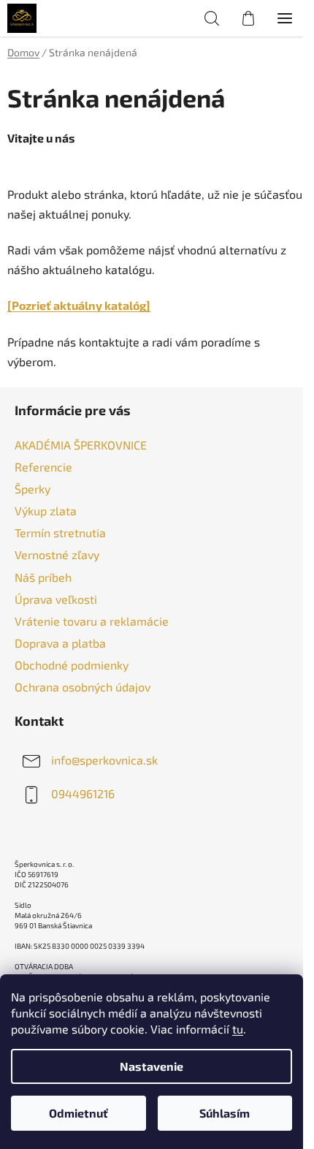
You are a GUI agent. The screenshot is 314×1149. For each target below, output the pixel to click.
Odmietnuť (78, 1113)
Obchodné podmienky (72, 665)
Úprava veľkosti (56, 599)
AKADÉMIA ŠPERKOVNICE (81, 445)
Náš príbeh (43, 577)
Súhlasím (224, 1113)
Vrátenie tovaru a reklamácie (92, 621)
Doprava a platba (60, 643)
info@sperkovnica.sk (104, 760)
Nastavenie (151, 1066)
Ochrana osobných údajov (82, 687)
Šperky (32, 489)
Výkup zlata (46, 510)
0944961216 (83, 793)
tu (237, 1029)
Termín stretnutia (60, 532)
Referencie (43, 467)
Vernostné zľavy (57, 554)
